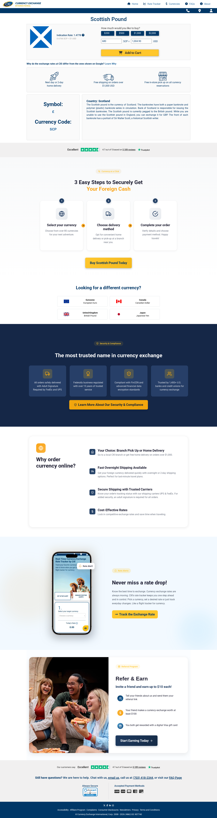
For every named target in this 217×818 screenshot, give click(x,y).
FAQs (192, 4)
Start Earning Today (134, 741)
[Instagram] (113, 805)
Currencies (174, 4)
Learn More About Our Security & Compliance (110, 405)
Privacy (135, 810)
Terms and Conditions (150, 810)
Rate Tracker (153, 4)
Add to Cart (132, 53)
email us (113, 777)
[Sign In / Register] (211, 10)
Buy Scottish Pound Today (108, 263)
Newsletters (125, 810)
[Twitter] (104, 805)
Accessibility (63, 810)
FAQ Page (175, 777)
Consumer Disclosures (108, 810)
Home (134, 4)
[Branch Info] (188, 10)
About (207, 4)
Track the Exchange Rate (137, 614)
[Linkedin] (110, 805)
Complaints (92, 810)
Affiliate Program (77, 810)
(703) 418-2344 (143, 777)
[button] (90, 792)
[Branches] (199, 10)
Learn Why (110, 63)
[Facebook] (107, 805)
